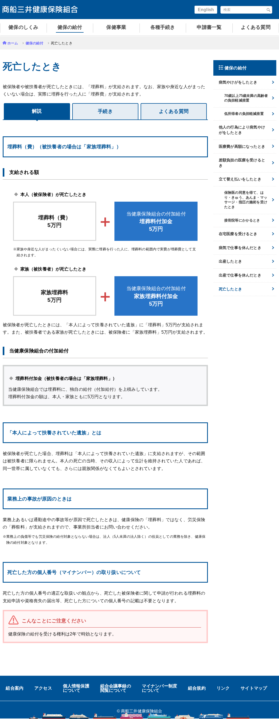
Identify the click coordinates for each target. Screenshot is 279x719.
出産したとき (230, 261)
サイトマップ (254, 688)
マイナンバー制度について (159, 688)
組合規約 (197, 688)
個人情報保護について (76, 688)
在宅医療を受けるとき (238, 234)
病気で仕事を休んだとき (240, 247)
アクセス (43, 688)
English (206, 9)
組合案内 (14, 688)
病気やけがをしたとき (238, 82)
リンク (223, 688)
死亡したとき (230, 289)
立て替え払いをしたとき (240, 179)
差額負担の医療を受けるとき (242, 163)
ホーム (12, 43)
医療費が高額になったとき (242, 146)
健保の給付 (35, 43)
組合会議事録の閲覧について (115, 688)
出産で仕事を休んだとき (240, 275)
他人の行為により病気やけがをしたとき (242, 130)
